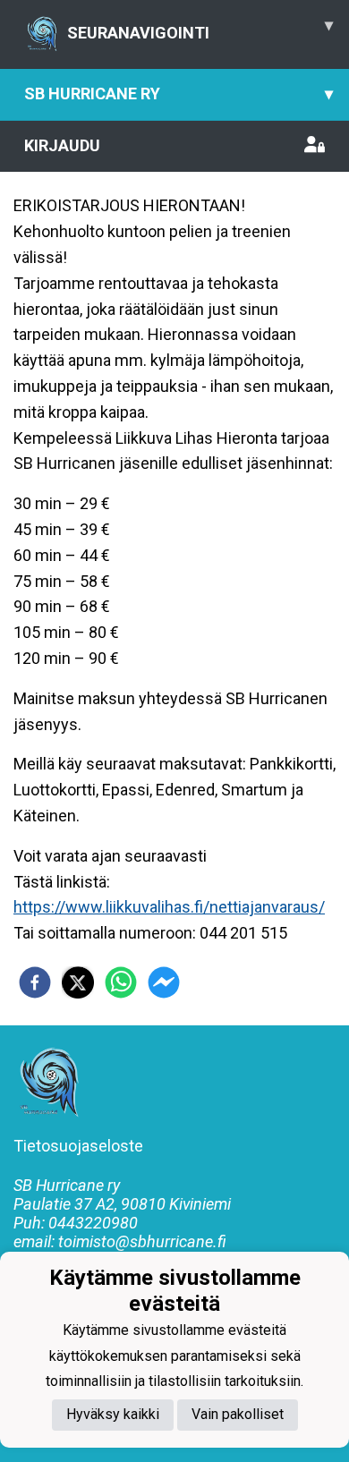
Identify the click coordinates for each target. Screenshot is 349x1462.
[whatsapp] (121, 982)
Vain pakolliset (238, 1414)
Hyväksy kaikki (112, 1414)
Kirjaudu (62, 145)
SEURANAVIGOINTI (200, 28)
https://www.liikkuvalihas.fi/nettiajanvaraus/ (169, 906)
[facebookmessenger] (164, 982)
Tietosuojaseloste (78, 1145)
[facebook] (35, 982)
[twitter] (78, 982)
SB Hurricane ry (178, 93)
